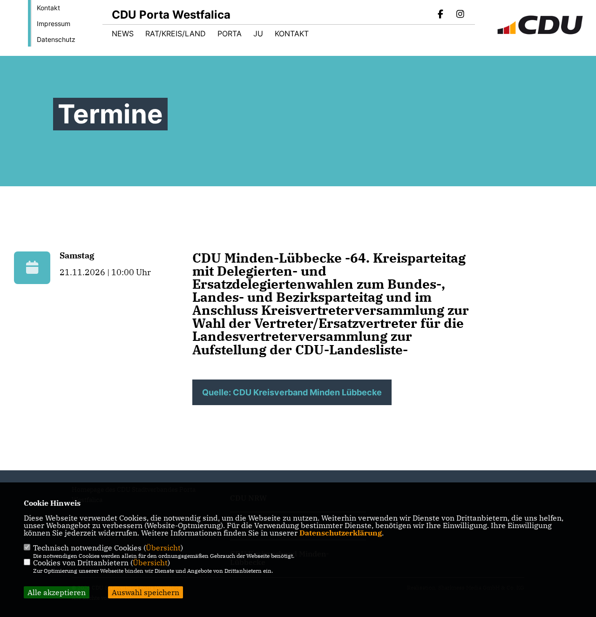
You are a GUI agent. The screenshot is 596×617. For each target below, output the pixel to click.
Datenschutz (56, 39)
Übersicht (163, 547)
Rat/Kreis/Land (175, 33)
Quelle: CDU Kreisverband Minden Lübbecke (292, 392)
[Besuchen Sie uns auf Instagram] (460, 15)
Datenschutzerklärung (340, 532)
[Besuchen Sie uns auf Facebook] (441, 15)
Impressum (53, 23)
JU (258, 33)
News (123, 33)
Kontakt (48, 8)
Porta (229, 33)
